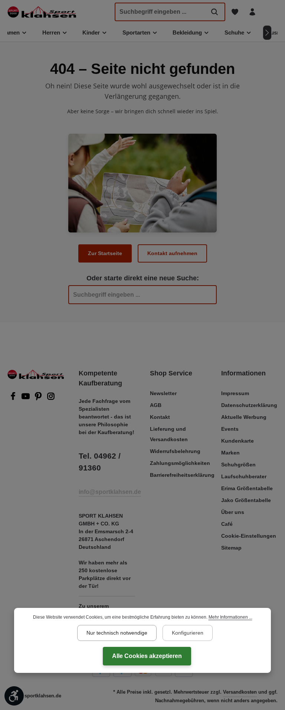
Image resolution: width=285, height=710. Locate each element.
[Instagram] (51, 398)
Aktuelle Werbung (243, 417)
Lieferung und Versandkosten (169, 434)
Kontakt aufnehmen (172, 253)
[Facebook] (14, 398)
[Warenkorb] (270, 12)
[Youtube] (26, 398)
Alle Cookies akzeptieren (147, 656)
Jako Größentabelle (246, 500)
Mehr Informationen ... (230, 617)
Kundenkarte (237, 441)
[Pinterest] (39, 398)
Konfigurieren (187, 633)
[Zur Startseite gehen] (41, 12)
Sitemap (231, 548)
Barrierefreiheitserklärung (182, 475)
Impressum (235, 393)
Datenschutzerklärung (249, 405)
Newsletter (163, 393)
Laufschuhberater (243, 476)
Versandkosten (240, 692)
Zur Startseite (105, 253)
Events (230, 429)
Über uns (232, 512)
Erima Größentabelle (247, 488)
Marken (230, 453)
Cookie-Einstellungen (248, 536)
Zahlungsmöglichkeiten (180, 463)
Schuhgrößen (238, 465)
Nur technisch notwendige (116, 633)
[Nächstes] (267, 32)
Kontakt (160, 417)
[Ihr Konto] (252, 12)
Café (227, 524)
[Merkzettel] (235, 12)
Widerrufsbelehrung (175, 451)
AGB (155, 405)
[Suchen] (214, 11)
